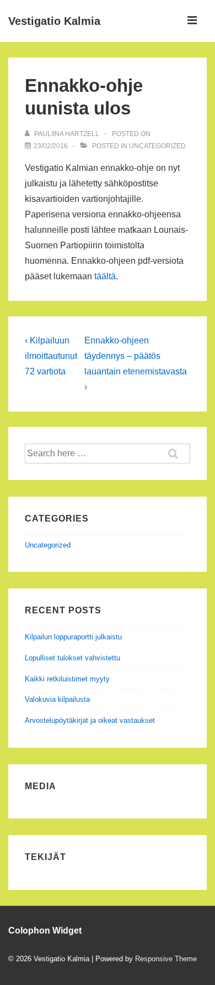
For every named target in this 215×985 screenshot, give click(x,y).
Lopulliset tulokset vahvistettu (72, 658)
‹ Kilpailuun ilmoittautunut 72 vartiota (51, 356)
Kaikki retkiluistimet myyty (67, 679)
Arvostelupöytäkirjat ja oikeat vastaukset (90, 720)
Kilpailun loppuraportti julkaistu (73, 637)
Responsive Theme (166, 959)
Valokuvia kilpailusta (57, 699)
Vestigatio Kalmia (54, 21)
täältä (105, 276)
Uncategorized (157, 146)
